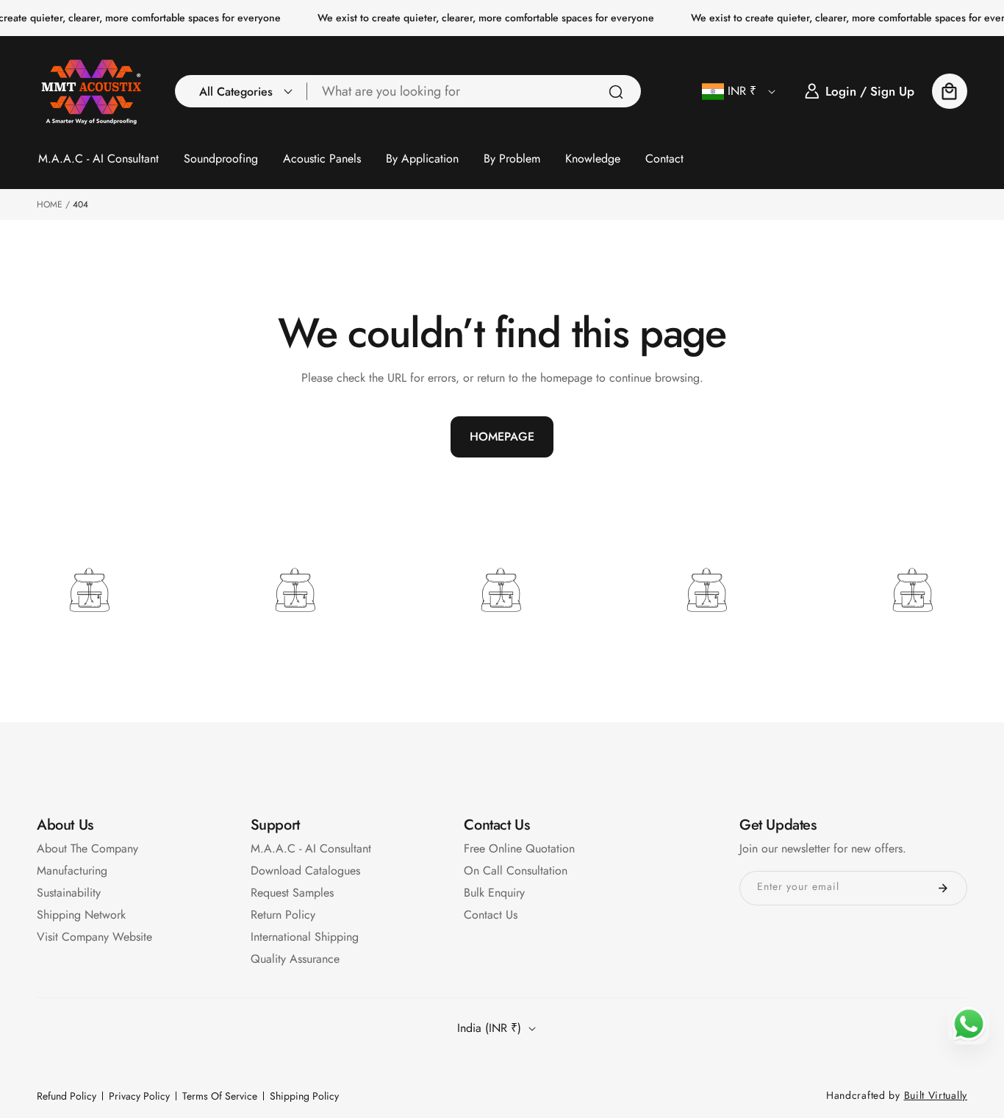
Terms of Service (219, 1096)
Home (49, 204)
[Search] (616, 92)
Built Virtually (936, 1095)
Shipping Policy (304, 1096)
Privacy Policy (139, 1096)
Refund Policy (66, 1096)
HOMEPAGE (502, 436)
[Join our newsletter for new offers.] (943, 888)
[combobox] (474, 91)
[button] (242, 91)
